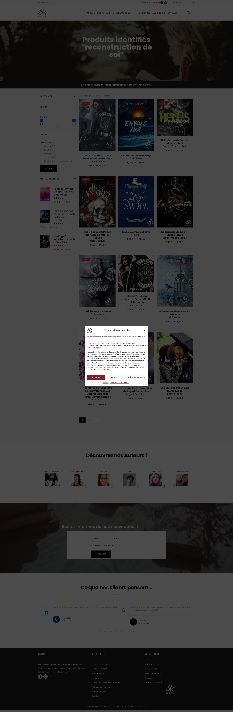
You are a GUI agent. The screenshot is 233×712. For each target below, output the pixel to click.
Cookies (105, 383)
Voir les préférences (135, 377)
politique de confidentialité (119, 365)
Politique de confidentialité (119, 383)
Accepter (96, 377)
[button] (145, 330)
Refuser (114, 377)
